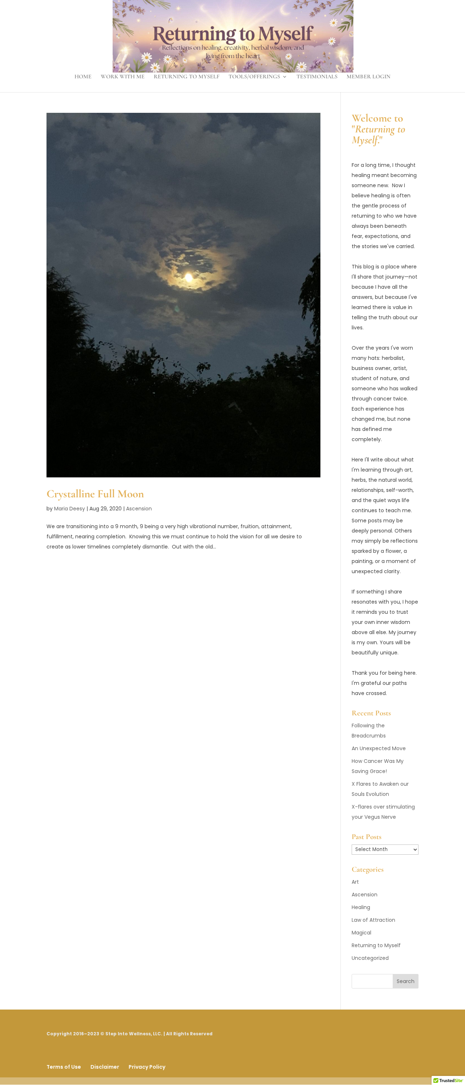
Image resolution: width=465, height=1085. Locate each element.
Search (406, 981)
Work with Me (123, 77)
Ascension (139, 508)
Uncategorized (370, 958)
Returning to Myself (186, 77)
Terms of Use (63, 1066)
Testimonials (316, 77)
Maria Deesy (69, 508)
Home (83, 77)
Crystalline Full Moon (95, 494)
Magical (361, 932)
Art (355, 881)
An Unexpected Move (379, 748)
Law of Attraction (373, 920)
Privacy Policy (147, 1066)
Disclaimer (104, 1066)
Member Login (369, 77)
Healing (361, 907)
